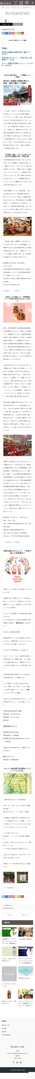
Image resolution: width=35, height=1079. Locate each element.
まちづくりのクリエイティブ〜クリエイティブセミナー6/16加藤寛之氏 (25, 961)
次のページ (25, 915)
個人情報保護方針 (6, 1035)
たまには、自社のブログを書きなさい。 (9, 960)
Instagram (6, 291)
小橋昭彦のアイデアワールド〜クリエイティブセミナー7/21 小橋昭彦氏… (9, 941)
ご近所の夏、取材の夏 (24, 939)
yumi (10, 905)
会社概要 (4, 1028)
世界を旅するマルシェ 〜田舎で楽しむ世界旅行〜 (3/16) (17, 59)
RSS (20, 1062)
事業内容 (4, 1031)
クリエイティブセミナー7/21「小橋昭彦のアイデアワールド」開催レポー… (25, 1004)
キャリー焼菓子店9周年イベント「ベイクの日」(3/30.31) (17, 64)
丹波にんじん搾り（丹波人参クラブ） (9, 1002)
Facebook (17, 291)
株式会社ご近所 (6, 24)
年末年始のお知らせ (24, 978)
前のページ (10, 915)
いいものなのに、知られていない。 (9, 985)
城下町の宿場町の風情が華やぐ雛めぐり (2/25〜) (16, 53)
